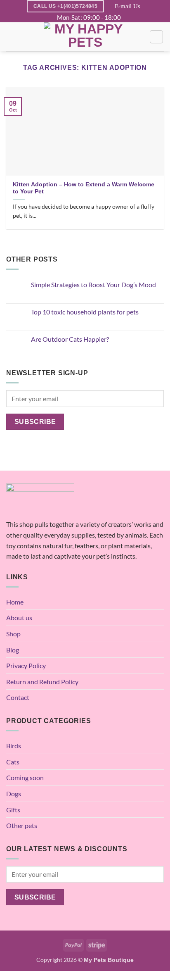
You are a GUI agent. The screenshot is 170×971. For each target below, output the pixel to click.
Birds (13, 746)
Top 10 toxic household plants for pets (85, 312)
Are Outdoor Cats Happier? (70, 339)
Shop (13, 634)
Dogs (13, 793)
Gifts (13, 810)
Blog (12, 650)
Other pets (21, 825)
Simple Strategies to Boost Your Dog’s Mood (93, 284)
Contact (17, 697)
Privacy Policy (26, 665)
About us (19, 617)
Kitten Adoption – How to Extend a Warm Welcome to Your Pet (83, 188)
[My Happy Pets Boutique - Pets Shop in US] (85, 36)
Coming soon (25, 777)
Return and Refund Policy (42, 681)
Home (15, 602)
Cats (12, 762)
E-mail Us (127, 6)
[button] (11, 37)
